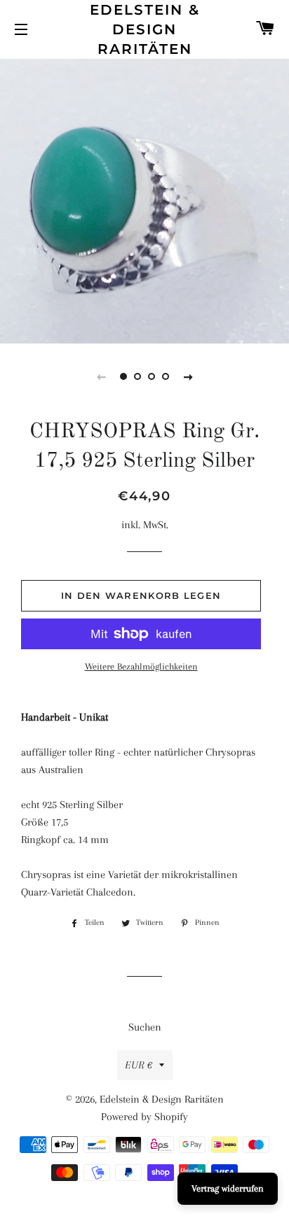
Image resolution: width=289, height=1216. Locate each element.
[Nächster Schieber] (188, 376)
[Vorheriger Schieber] (101, 376)
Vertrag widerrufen (227, 1188)
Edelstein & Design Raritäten (145, 29)
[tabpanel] (144, 199)
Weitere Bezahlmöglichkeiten (141, 666)
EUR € (138, 1065)
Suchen (144, 1027)
